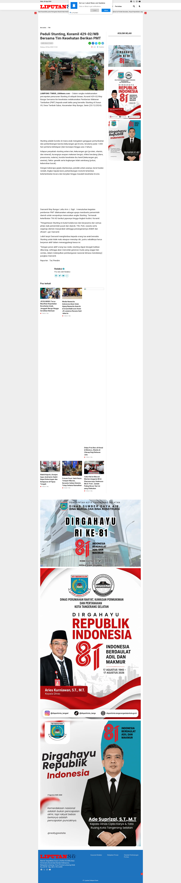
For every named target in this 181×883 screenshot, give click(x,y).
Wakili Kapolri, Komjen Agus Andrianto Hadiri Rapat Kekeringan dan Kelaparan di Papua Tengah (49, 479)
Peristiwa (118, 6)
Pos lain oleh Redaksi (62, 272)
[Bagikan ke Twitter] (96, 43)
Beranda (43, 27)
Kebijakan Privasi (112, 855)
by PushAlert (74, 12)
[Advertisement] (47, 16)
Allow (106, 10)
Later (94, 10)
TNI (49, 27)
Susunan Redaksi (96, 855)
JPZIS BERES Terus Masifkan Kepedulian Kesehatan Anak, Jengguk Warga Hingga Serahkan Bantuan (49, 306)
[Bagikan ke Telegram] (102, 43)
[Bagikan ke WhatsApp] (99, 43)
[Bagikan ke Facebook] (93, 43)
